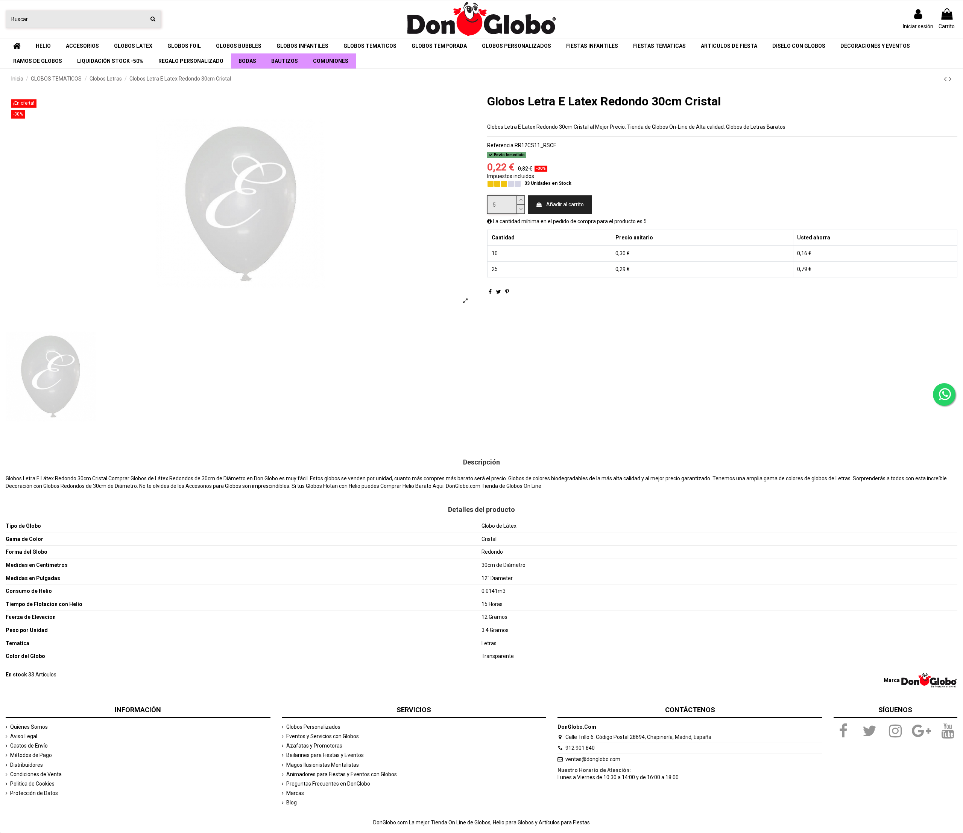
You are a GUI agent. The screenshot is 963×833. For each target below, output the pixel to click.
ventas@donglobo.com (592, 759)
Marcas (295, 793)
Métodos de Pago (31, 755)
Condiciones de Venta (36, 774)
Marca (892, 680)
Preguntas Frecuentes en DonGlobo (328, 784)
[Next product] (950, 79)
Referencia (500, 145)
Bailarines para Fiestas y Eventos (325, 755)
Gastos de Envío (29, 746)
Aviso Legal (23, 736)
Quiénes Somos (29, 727)
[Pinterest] (507, 292)
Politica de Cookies (32, 784)
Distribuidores (26, 765)
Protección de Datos (34, 793)
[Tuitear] (498, 292)
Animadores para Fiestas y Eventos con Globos (341, 774)
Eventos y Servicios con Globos (322, 736)
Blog (291, 802)
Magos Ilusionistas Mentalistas (322, 765)
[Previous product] (946, 79)
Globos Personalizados (313, 727)
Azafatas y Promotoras (314, 746)
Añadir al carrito (565, 204)
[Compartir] (490, 292)
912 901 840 (580, 748)
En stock (16, 675)
